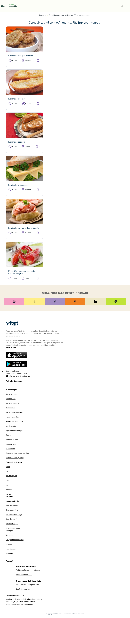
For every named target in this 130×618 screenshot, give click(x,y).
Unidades (9, 553)
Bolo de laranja (12, 519)
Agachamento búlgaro (14, 430)
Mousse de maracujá (14, 514)
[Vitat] (8, 4)
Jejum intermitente (13, 417)
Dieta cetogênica (12, 403)
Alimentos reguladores (14, 421)
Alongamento (11, 444)
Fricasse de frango (13, 528)
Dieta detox (10, 408)
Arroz (8, 467)
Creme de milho (12, 510)
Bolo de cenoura (12, 505)
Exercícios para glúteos (14, 457)
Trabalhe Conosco (14, 381)
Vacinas (9, 544)
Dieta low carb (11, 394)
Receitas (42, 15)
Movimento (11, 426)
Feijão (8, 471)
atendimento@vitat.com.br (20, 376)
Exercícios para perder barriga (17, 453)
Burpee (8, 435)
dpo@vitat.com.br (23, 589)
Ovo (7, 480)
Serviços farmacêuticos (14, 540)
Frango (8, 494)
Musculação (10, 448)
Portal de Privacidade (24, 574)
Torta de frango (12, 523)
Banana (9, 489)
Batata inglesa (11, 476)
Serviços (9, 530)
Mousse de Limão (12, 501)
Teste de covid (11, 549)
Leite (7, 485)
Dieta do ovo (10, 398)
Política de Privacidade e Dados (28, 570)
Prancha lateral (12, 439)
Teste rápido (10, 535)
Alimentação (11, 389)
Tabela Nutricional (14, 462)
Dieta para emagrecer (14, 412)
